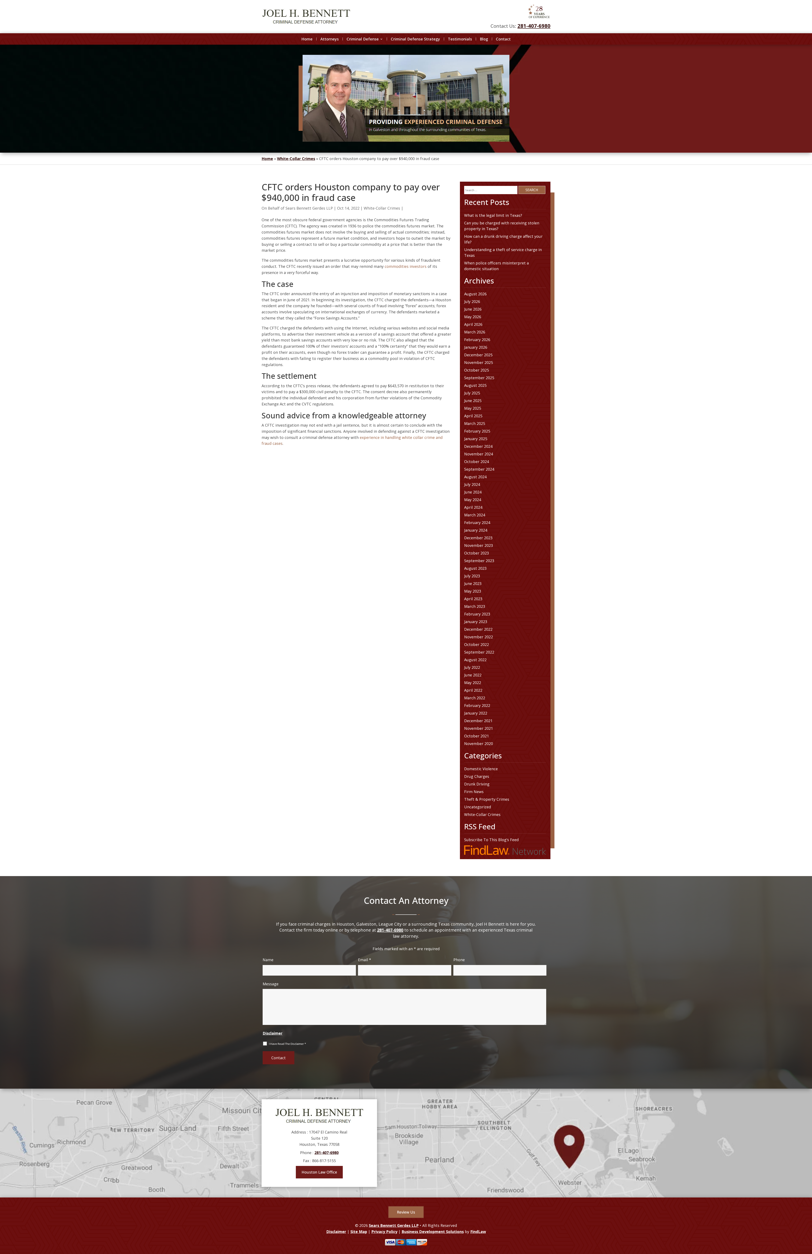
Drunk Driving (477, 784)
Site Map (358, 1231)
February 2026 (477, 339)
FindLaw (478, 1231)
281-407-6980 (533, 25)
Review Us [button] (406, 1212)
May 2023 (472, 591)
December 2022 (478, 629)
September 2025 (479, 377)
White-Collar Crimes (382, 208)
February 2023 (477, 614)
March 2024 (474, 514)
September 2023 (479, 560)
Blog (484, 38)
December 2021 (478, 720)
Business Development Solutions (433, 1231)
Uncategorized (477, 806)
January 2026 (475, 347)
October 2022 (476, 644)
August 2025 (475, 385)
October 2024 (476, 461)
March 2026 (474, 332)
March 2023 (474, 606)
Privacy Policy (384, 1231)
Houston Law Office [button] (319, 1172)
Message (270, 983)
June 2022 (472, 674)
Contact (503, 38)
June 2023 (472, 583)
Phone (459, 959)
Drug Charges (476, 776)
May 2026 (472, 316)
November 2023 (478, 545)
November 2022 (478, 636)
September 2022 (479, 652)
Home (307, 38)
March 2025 (474, 423)
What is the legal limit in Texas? (493, 215)
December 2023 (478, 537)
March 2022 (474, 697)
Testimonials (460, 38)
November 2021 (478, 728)
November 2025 (478, 362)
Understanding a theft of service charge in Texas (503, 252)
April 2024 (473, 507)
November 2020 (478, 743)
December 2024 (478, 446)
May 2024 (472, 499)
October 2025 (476, 370)
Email (364, 959)
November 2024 (478, 453)
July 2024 (472, 484)
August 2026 (475, 293)
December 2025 (478, 354)
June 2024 (472, 492)
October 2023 (476, 553)
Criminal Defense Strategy (415, 38)
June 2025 (472, 400)
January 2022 (475, 713)
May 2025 (472, 408)
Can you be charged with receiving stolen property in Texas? (501, 225)
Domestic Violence (481, 768)
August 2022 (475, 659)
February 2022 (477, 705)
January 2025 (475, 438)
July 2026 (472, 301)
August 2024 (475, 476)
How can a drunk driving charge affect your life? (503, 239)
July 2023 (472, 575)
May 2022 (472, 682)
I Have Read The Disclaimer (287, 1044)
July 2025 (472, 392)
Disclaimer (273, 1033)
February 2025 (477, 431)
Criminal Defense (363, 38)
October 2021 (476, 735)
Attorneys (329, 38)
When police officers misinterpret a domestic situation (496, 265)
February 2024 (477, 522)
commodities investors (406, 266)
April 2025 (473, 415)
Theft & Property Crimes (486, 799)
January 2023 (475, 621)
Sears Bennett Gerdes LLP (309, 208)
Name (268, 959)
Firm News (474, 791)
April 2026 (473, 324)
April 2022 (473, 690)
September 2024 (479, 469)
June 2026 (472, 309)
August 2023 (475, 568)
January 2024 (475, 530)
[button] (808, 1223)
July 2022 (472, 667)
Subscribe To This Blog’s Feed (491, 839)
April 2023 (473, 598)
